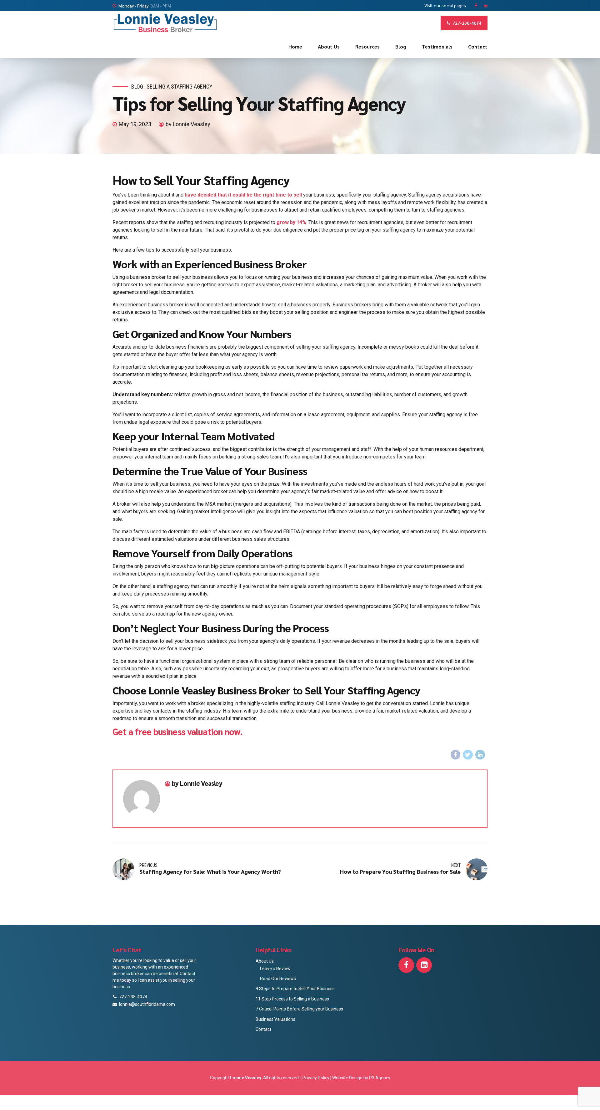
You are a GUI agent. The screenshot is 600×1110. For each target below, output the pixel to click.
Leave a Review (275, 968)
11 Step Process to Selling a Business (292, 998)
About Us (329, 46)
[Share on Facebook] (456, 755)
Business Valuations (275, 1019)
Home (295, 46)
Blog (400, 46)
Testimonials (437, 46)
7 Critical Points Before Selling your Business (299, 1008)
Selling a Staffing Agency (179, 86)
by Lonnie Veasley (188, 124)
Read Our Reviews (278, 978)
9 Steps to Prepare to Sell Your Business (295, 988)
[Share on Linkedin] (480, 755)
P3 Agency (379, 1077)
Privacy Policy (316, 1077)
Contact (478, 46)
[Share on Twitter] (468, 755)
